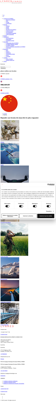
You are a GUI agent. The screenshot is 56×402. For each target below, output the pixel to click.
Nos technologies (9, 38)
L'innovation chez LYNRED (12, 43)
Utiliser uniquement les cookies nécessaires (10, 216)
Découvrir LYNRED (10, 19)
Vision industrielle (10, 34)
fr (3, 16)
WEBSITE (3, 375)
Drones (7, 28)
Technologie (6, 37)
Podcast (7, 51)
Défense (8, 26)
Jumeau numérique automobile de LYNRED (15, 46)
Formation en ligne (10, 40)
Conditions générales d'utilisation (10, 381)
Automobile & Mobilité (11, 33)
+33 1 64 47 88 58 (4, 370)
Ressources (5, 49)
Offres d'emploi (9, 59)
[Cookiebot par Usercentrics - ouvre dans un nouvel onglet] (48, 185)
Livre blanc (8, 48)
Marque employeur (10, 60)
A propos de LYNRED (8, 18)
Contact (5, 61)
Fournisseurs (8, 23)
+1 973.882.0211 (4, 353)
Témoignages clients (10, 54)
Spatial (7, 27)
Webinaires (8, 52)
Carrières (5, 57)
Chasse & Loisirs (9, 30)
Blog (7, 50)
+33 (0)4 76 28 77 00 (4, 388)
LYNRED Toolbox (10, 45)
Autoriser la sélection (28, 215)
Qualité (7, 22)
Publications (8, 39)
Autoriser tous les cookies (46, 215)
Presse (7, 55)
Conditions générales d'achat (9, 382)
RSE (7, 21)
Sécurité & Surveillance (11, 29)
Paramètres (49, 211)
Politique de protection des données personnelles (13, 383)
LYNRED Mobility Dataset (12, 44)
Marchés (5, 24)
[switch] (21, 206)
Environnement (9, 32)
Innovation (5, 41)
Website (2, 359)
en (3, 15)
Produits (5, 35)
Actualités (8, 56)
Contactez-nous (4, 334)
